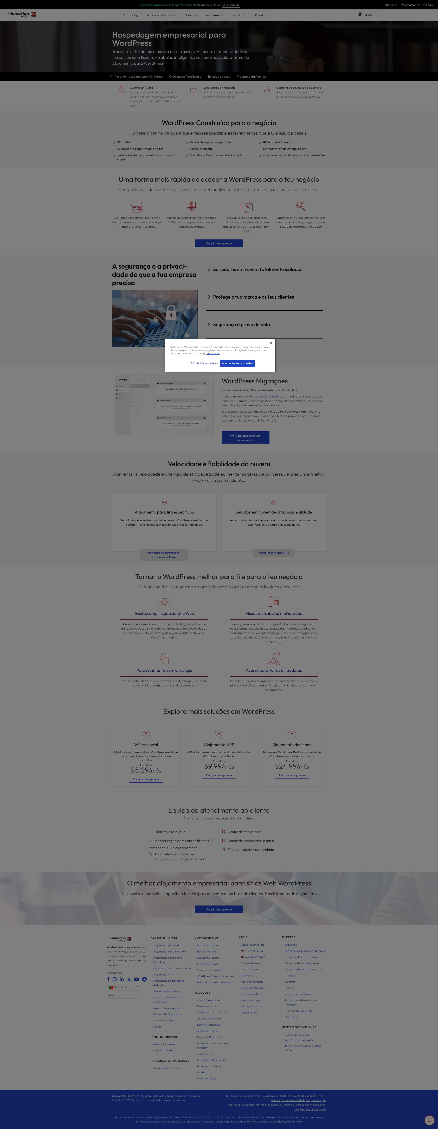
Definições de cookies (204, 363)
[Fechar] (271, 343)
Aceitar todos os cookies (237, 363)
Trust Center (213, 353)
